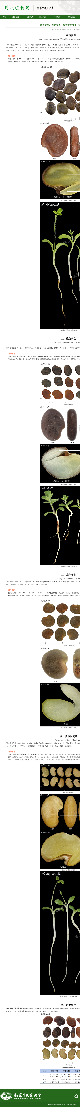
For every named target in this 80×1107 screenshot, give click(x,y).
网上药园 (42, 17)
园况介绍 (15, 17)
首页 (4, 17)
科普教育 (57, 17)
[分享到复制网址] (76, 1096)
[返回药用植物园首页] (28, 3)
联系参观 (71, 17)
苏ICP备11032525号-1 (70, 1104)
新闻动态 (30, 17)
